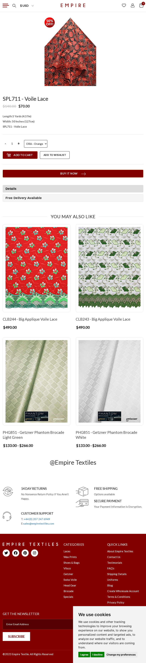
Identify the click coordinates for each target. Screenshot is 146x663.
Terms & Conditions (118, 596)
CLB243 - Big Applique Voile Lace (103, 319)
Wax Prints (70, 557)
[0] (141, 5)
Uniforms (112, 579)
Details (11, 188)
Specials (68, 596)
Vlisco (67, 568)
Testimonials (114, 562)
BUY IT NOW (69, 173)
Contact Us (113, 557)
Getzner (68, 574)
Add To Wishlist (55, 155)
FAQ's (110, 568)
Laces (67, 551)
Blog (110, 585)
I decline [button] (97, 654)
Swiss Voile (70, 579)
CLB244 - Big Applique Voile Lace (30, 319)
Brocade (69, 591)
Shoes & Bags (72, 562)
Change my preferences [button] (121, 654)
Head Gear (70, 585)
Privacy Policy (115, 602)
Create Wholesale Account (123, 591)
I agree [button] (84, 654)
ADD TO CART (23, 155)
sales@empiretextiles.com (38, 523)
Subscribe (16, 636)
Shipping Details (117, 574)
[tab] (73, 198)
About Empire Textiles (120, 551)
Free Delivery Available (24, 198)
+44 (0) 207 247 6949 (37, 519)
